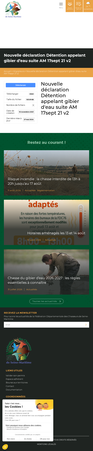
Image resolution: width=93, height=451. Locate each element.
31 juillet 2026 (15, 289)
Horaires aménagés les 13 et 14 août (56, 233)
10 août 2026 (34, 240)
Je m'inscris (86, 325)
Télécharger (20, 85)
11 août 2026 (14, 190)
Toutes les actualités (44, 301)
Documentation (14, 390)
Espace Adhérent (70, 8)
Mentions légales (46, 444)
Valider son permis (78, 8)
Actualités (30, 190)
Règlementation (46, 190)
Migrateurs (18, 71)
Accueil (7, 71)
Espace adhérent (14, 379)
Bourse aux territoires (17, 382)
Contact (10, 386)
